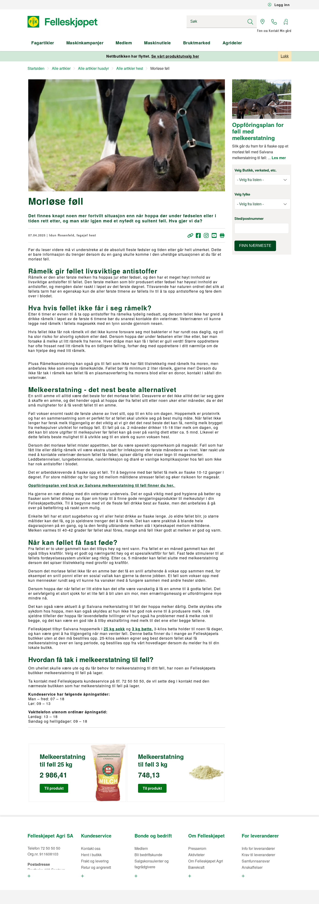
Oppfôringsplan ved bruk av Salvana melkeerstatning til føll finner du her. (101, 485)
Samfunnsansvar (256, 861)
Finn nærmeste (255, 246)
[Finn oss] (262, 21)
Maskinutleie (157, 43)
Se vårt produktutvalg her (175, 56)
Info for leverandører (258, 848)
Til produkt (54, 788)
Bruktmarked (196, 43)
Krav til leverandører (258, 854)
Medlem (124, 43)
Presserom (197, 848)
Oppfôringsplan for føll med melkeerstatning (258, 131)
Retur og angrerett (96, 867)
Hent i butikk (91, 854)
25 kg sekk (114, 628)
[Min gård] (285, 21)
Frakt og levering (95, 861)
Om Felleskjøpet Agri (205, 861)
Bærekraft (196, 867)
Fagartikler (42, 43)
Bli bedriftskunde (148, 854)
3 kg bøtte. (142, 628)
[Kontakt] (274, 21)
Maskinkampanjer (84, 43)
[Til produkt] (108, 773)
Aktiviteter (196, 854)
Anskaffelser (252, 867)
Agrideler (232, 43)
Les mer (279, 157)
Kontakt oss (90, 848)
